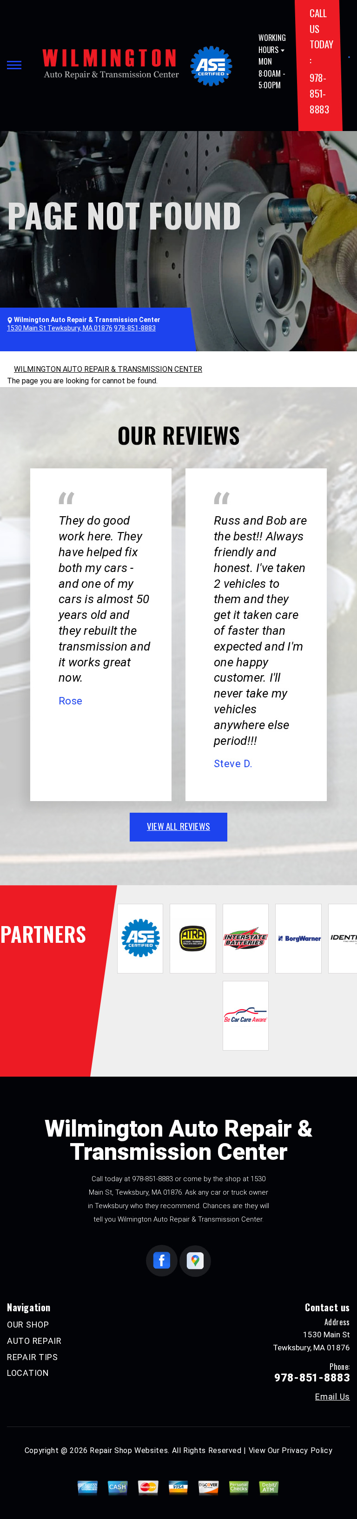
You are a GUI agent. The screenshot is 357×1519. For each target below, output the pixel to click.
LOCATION (28, 1373)
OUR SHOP (28, 1324)
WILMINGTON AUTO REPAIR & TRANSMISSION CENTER (108, 369)
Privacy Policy (307, 1450)
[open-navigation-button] (14, 65)
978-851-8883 (319, 93)
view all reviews (178, 825)
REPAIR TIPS (32, 1357)
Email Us (332, 1397)
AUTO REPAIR (34, 1341)
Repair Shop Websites (129, 1450)
